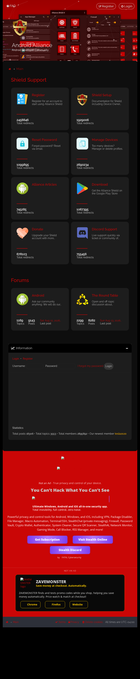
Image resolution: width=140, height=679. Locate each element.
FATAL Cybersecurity (71, 557)
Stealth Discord (70, 550)
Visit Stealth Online (92, 540)
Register (28, 358)
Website (77, 604)
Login (15, 358)
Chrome (32, 604)
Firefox (56, 604)
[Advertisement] (70, 398)
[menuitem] (11, 6)
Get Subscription (47, 540)
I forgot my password (90, 366)
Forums (20, 280)
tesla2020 (121, 433)
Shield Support (28, 80)
